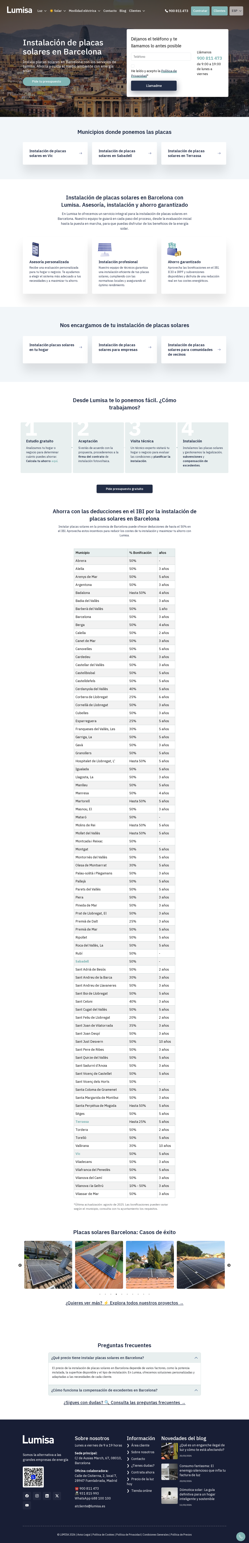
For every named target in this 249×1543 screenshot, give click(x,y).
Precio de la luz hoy (140, 1481)
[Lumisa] (19, 8)
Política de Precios (181, 1534)
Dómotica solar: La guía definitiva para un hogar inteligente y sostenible (197, 1494)
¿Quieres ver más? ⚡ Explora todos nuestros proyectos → (125, 1303)
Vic (77, 1154)
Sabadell (82, 961)
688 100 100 (101, 1498)
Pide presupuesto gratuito (124, 489)
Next (229, 1265)
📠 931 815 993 (87, 1493)
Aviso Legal (84, 1534)
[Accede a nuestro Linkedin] (47, 1496)
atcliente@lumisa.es (90, 1506)
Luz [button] (40, 11)
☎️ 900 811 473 (87, 1488)
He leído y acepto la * (154, 73)
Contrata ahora (142, 1472)
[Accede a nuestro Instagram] (37, 1496)
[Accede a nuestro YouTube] (27, 1505)
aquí (54, 461)
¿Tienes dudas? (142, 1465)
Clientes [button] (135, 11)
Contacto (110, 11)
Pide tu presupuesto (46, 81)
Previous (20, 1265)
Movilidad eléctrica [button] (82, 11)
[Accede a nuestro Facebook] (27, 1496)
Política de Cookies (103, 1534)
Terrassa (82, 1122)
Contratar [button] (200, 11)
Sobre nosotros (142, 1452)
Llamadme (154, 86)
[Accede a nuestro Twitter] (57, 1496)
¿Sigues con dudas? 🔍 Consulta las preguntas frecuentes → (125, 1402)
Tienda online (141, 1491)
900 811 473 (209, 58)
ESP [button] (235, 11)
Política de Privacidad (128, 1534)
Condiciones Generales (156, 1534)
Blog (123, 11)
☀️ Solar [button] (56, 11)
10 (149, 1294)
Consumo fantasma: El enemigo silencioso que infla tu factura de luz (203, 1470)
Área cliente (140, 1445)
